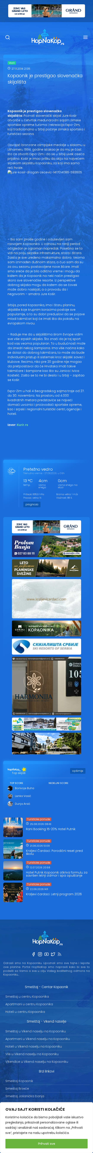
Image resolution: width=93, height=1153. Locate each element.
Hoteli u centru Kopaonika (25, 1012)
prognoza (32, 504)
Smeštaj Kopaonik (19, 1081)
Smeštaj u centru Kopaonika (27, 996)
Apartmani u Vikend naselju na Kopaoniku (37, 1039)
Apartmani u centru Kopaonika (29, 1004)
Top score (16, 783)
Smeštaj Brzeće (17, 1088)
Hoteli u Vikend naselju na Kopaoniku (33, 1046)
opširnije (77, 771)
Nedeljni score (58, 783)
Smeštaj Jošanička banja (24, 1096)
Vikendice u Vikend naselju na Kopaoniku (36, 1061)
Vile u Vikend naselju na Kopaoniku (32, 1054)
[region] (46, 1127)
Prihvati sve (46, 1144)
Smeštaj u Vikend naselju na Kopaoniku (35, 1031)
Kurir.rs (22, 425)
